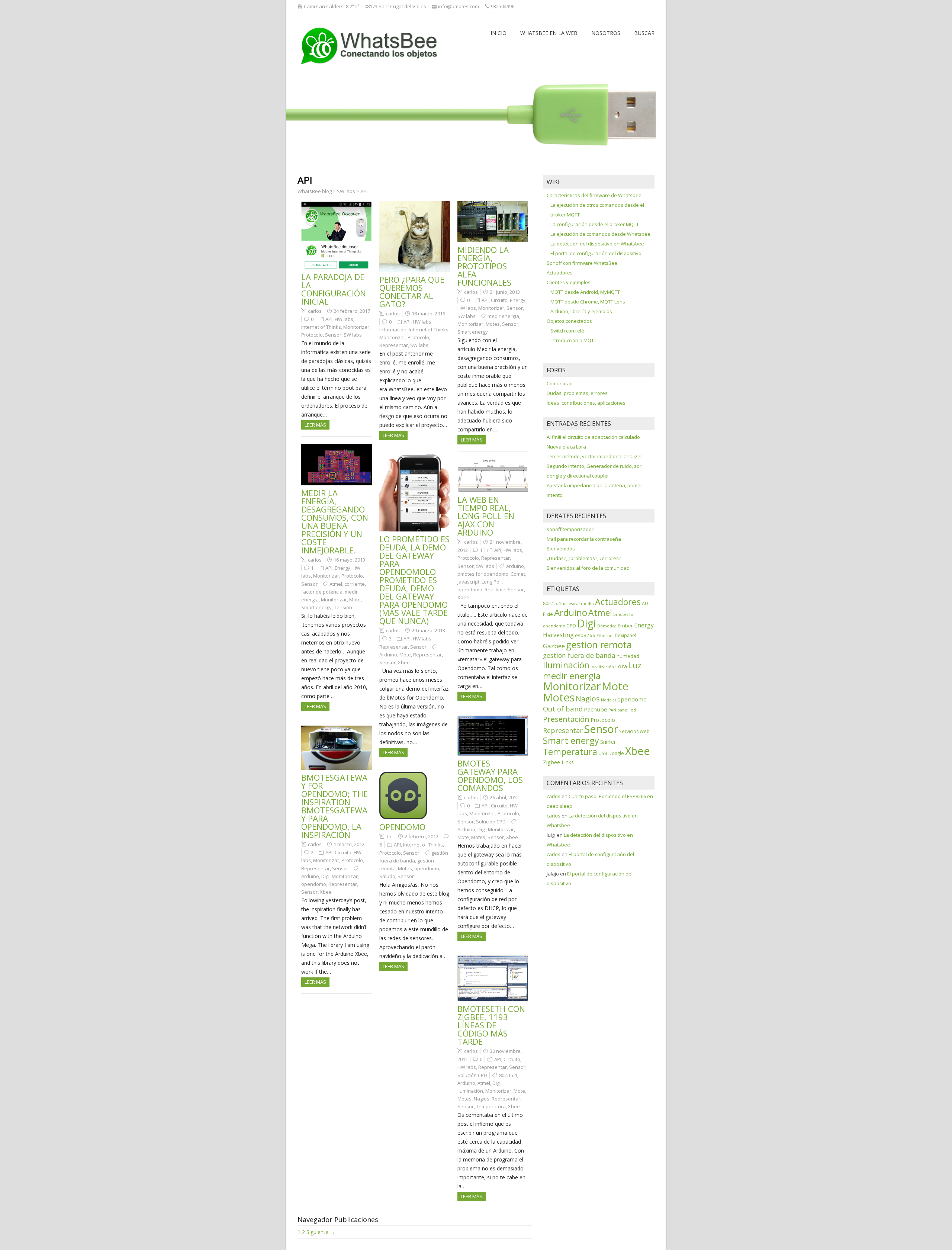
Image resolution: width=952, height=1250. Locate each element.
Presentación (566, 719)
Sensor (333, 334)
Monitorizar (356, 327)
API (328, 319)
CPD (571, 625)
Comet (518, 574)
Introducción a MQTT (573, 340)
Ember (625, 625)
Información (392, 329)
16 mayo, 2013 (349, 559)
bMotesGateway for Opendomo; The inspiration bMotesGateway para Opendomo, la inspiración (334, 806)
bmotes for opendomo (482, 574)
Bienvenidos (561, 548)
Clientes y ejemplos (569, 282)
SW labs (353, 334)
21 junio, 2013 (505, 292)
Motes (493, 324)
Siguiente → (320, 1231)
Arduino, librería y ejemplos (581, 311)
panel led (626, 710)
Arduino (388, 654)
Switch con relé (567, 330)
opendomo (469, 589)
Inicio (498, 32)
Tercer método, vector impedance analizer (594, 456)
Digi (481, 829)
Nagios (481, 1098)
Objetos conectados (569, 321)
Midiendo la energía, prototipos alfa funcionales (484, 266)
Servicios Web (634, 731)
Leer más (315, 424)
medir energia (503, 316)
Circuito (499, 300)
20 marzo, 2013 (428, 630)
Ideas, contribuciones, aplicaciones (586, 402)
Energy (517, 300)
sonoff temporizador (570, 529)
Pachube (595, 709)
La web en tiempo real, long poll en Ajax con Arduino (485, 516)
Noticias (608, 700)
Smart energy (472, 331)
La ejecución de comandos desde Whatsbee (600, 234)
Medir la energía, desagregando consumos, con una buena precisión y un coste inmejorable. (334, 521)
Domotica (607, 626)
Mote (355, 599)
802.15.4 (508, 1075)
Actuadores (560, 272)
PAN (612, 710)
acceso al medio (578, 603)
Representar (393, 345)
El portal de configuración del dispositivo (595, 253)
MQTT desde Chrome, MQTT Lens (587, 301)
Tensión (343, 607)
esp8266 (585, 635)
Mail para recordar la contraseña (584, 539)
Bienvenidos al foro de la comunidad (588, 568)
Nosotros (605, 32)
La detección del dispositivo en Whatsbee (597, 243)
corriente (354, 584)
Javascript (468, 581)
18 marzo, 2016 (428, 313)
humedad (628, 656)
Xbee (404, 662)
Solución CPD (491, 821)
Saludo (387, 876)
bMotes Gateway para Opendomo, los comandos (490, 775)
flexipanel (625, 635)
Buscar (644, 32)
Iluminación (470, 1090)
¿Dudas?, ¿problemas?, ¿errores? (584, 558)
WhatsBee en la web (549, 32)
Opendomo (402, 826)
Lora (621, 666)
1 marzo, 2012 (349, 844)
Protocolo (312, 334)
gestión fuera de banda (579, 655)
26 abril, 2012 (504, 797)
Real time (495, 589)
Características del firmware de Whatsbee (594, 195)
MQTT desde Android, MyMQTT (585, 292)
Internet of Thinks (321, 327)
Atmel (335, 584)
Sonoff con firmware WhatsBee (582, 263)
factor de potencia (321, 591)
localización (602, 666)
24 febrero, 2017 (352, 311)
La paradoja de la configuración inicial (333, 289)
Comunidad (560, 383)
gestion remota (599, 644)
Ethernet (605, 635)
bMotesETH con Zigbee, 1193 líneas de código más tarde (491, 1025)
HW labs (344, 319)
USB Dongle (611, 753)
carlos (315, 311)
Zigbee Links (558, 762)
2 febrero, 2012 (421, 836)
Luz (634, 665)
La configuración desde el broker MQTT (594, 224)
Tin (389, 836)
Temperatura (491, 1106)
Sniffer (608, 741)
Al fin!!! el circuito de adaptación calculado (593, 437)
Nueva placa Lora (566, 446)
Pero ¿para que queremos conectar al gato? (411, 291)
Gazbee (554, 646)
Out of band (563, 708)
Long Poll (492, 581)
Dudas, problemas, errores (577, 393)
